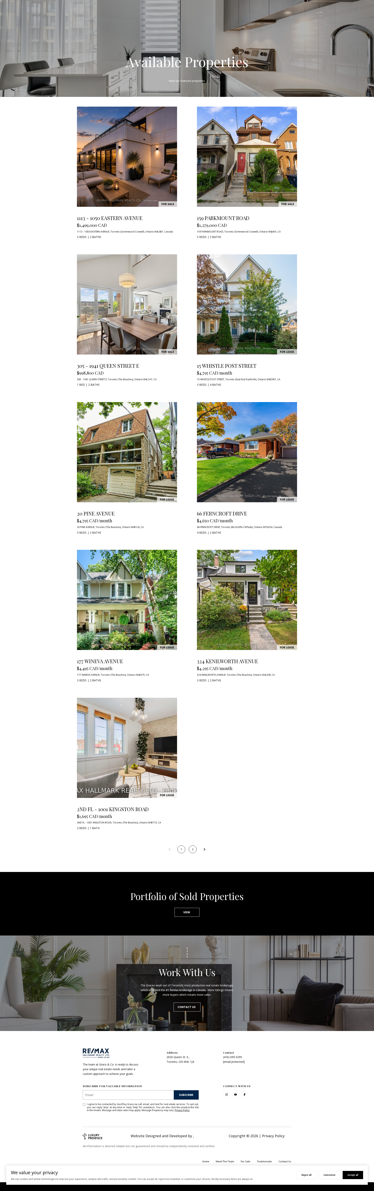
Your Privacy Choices (187, 1186)
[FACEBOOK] (244, 1094)
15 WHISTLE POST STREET (226, 365)
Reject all (306, 1175)
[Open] (127, 157)
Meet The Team (225, 1161)
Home (205, 1161)
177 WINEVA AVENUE (100, 661)
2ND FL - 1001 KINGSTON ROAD (113, 809)
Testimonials (264, 1161)
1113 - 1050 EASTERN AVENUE (109, 218)
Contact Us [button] (187, 1007)
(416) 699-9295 (232, 1057)
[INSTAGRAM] (226, 1094)
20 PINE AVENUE (96, 513)
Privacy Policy (182, 1110)
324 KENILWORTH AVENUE (227, 661)
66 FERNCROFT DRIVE (222, 513)
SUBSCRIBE (186, 1095)
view (187, 912)
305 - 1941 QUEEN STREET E (108, 365)
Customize (329, 1175)
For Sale (245, 1161)
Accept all (353, 1175)
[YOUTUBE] (235, 1094)
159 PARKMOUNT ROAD (223, 218)
